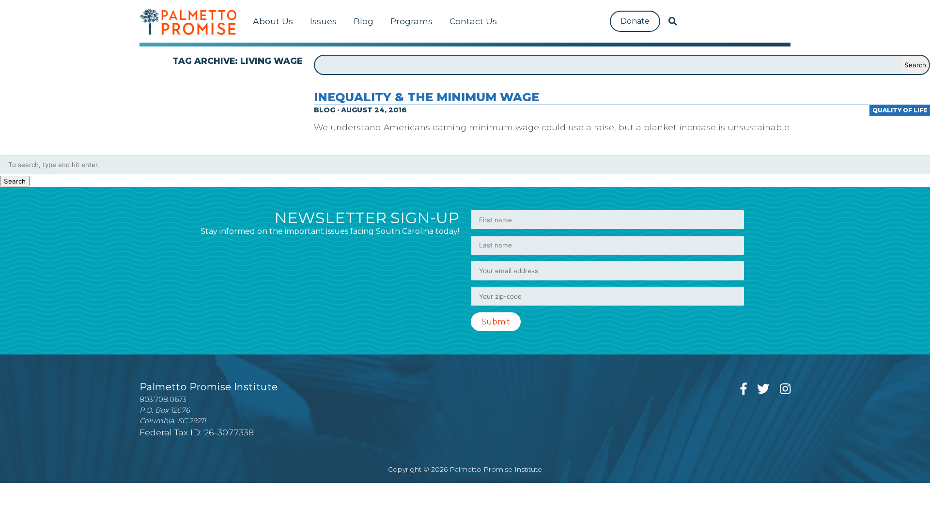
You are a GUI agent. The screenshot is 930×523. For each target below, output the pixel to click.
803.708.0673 (163, 399)
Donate (635, 21)
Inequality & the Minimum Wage (426, 97)
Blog (363, 21)
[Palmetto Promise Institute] (188, 21)
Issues (323, 21)
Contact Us (473, 21)
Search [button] (15, 181)
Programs (411, 21)
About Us (273, 21)
